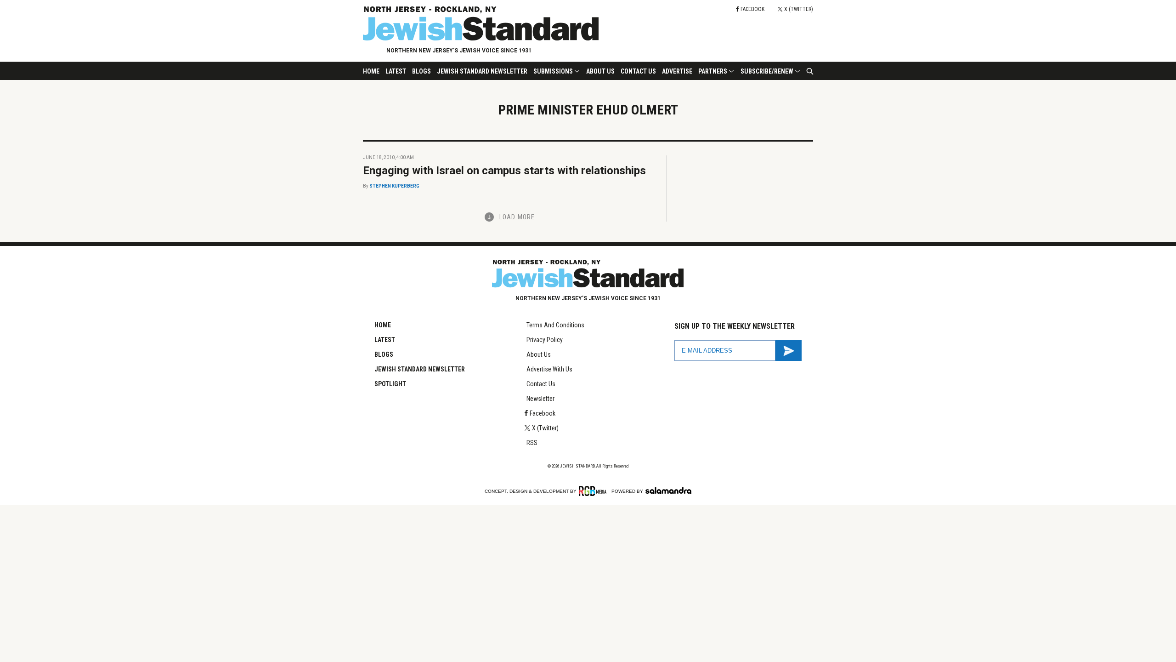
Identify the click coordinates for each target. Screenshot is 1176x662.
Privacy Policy (544, 339)
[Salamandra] (668, 490)
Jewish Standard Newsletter (482, 71)
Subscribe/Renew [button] (767, 71)
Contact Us (638, 71)
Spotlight (390, 384)
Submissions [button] (553, 71)
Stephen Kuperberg (394, 185)
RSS (531, 442)
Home (371, 71)
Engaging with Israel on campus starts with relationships (504, 170)
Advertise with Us (549, 369)
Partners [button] (712, 71)
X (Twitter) (545, 428)
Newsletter (540, 398)
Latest (395, 71)
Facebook (542, 413)
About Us (600, 71)
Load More (517, 217)
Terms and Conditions (555, 325)
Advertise (677, 71)
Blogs (421, 71)
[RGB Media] (594, 491)
